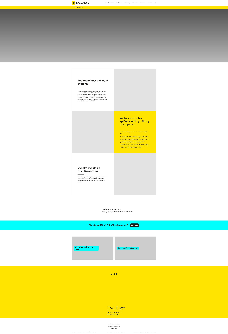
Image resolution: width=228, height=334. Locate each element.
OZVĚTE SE (134, 225)
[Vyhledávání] (155, 3)
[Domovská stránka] (81, 3)
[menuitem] (110, 3)
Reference (87, 39)
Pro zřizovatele (77, 39)
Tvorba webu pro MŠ (79, 7)
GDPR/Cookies (114, 328)
